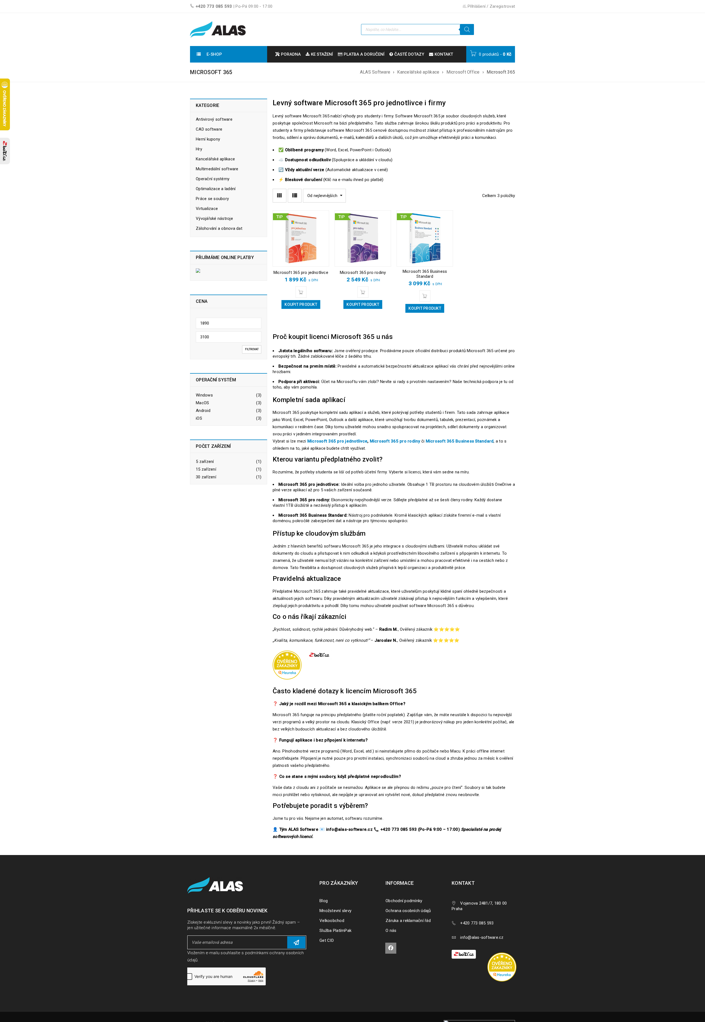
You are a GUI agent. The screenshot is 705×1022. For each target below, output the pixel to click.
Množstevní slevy (335, 910)
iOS (199, 418)
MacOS (202, 402)
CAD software (209, 129)
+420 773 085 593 (214, 6)
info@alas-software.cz (481, 937)
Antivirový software (214, 119)
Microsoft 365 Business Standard (425, 274)
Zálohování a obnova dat (219, 228)
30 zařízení (206, 476)
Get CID (326, 940)
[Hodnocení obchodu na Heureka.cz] (504, 953)
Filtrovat (252, 349)
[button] (301, 292)
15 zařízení (206, 469)
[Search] (467, 29)
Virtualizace (207, 208)
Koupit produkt (300, 304)
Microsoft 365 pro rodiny (363, 272)
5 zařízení (205, 461)
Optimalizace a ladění (215, 188)
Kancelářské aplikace (418, 72)
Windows (204, 395)
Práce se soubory (212, 198)
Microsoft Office (463, 72)
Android (203, 410)
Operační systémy (212, 178)
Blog (323, 900)
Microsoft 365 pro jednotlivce (300, 272)
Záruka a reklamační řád (408, 920)
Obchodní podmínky (404, 900)
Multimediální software (217, 168)
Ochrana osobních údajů (408, 910)
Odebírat (296, 942)
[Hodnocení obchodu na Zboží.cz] (5, 151)
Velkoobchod (331, 920)
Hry (199, 149)
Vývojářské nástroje (214, 218)
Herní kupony (208, 139)
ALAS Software (375, 72)
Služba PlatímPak (335, 930)
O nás (391, 930)
